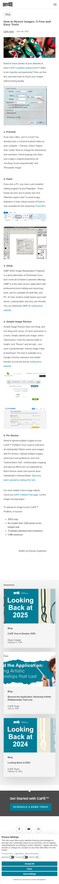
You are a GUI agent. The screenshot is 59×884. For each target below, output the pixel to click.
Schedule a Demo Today (31, 807)
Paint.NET (41, 206)
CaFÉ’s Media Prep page (25, 495)
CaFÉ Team (9, 31)
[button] (55, 4)
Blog (8, 14)
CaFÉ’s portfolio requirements (23, 68)
